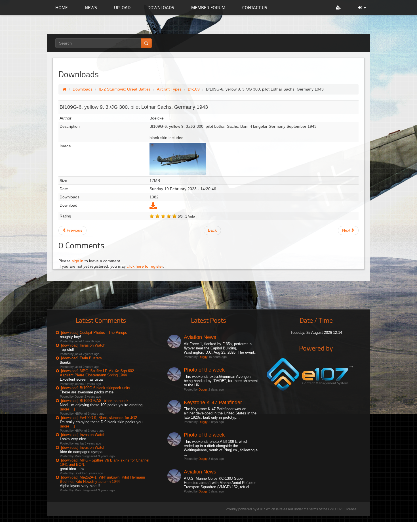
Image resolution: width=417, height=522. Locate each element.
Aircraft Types (169, 89)
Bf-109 (194, 89)
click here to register (145, 266)
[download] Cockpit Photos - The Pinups (94, 332)
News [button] (91, 7)
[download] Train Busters (81, 358)
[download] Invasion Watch (83, 345)
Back (212, 230)
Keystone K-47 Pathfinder (213, 402)
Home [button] (61, 7)
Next (346, 230)
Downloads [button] (161, 7)
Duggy (203, 357)
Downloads (82, 89)
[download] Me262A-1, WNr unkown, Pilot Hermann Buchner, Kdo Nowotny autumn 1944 (102, 479)
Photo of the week (204, 370)
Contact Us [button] (254, 7)
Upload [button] (122, 7)
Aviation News (200, 337)
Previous (74, 230)
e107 (261, 509)
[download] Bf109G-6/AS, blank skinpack (95, 401)
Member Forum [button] (208, 7)
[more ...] (67, 409)
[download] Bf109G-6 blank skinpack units (95, 388)
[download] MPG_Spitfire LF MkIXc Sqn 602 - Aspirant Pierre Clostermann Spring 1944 (98, 373)
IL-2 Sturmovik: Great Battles (125, 89)
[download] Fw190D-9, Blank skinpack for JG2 (99, 418)
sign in (77, 261)
